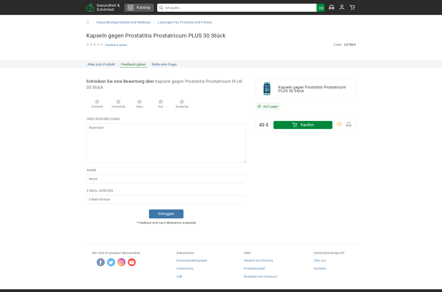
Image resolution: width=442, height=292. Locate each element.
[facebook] (100, 262)
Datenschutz (185, 268)
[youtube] (131, 262)
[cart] (352, 7)
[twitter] (111, 262)
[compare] (331, 7)
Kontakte (320, 268)
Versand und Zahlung (258, 260)
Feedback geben (133, 64)
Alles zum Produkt (101, 64)
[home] (87, 22)
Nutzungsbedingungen (192, 260)
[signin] (341, 7)
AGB (179, 276)
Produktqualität (254, 268)
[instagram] (121, 262)
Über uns (320, 260)
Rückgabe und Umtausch (261, 276)
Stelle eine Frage (164, 64)
